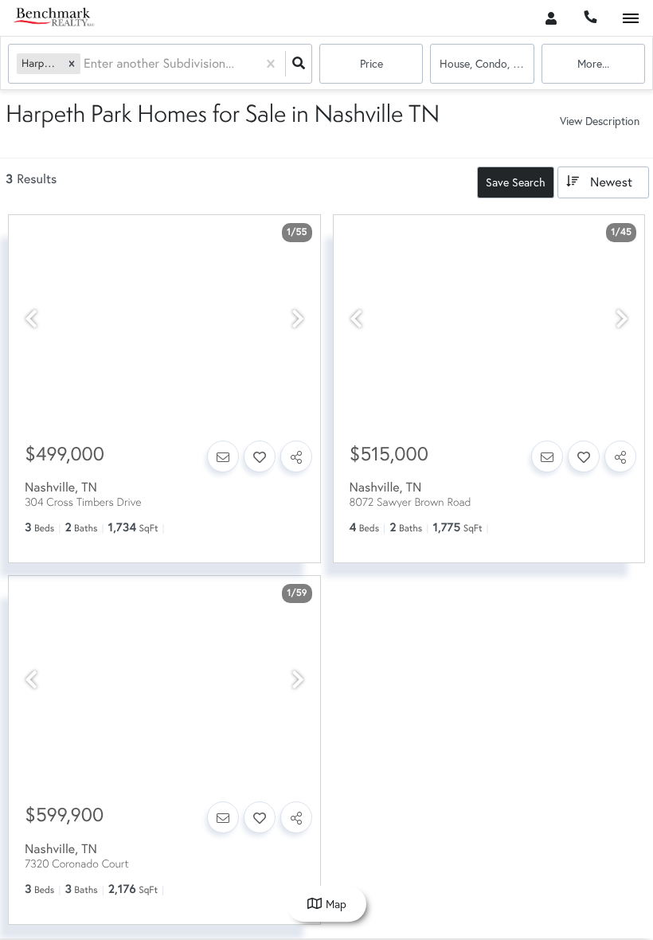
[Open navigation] (630, 19)
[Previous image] (31, 319)
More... (593, 63)
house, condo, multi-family (487, 63)
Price (371, 63)
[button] (71, 63)
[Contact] (223, 456)
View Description (599, 120)
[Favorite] (260, 456)
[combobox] (85, 64)
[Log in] (551, 18)
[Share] (296, 456)
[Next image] (298, 319)
